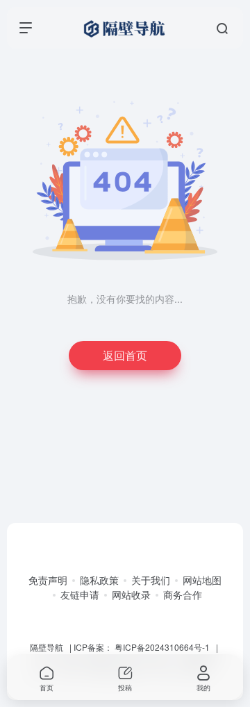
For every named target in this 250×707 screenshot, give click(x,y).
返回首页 (125, 355)
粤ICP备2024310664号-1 (162, 647)
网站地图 (202, 580)
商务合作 (182, 594)
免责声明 (47, 580)
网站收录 (131, 594)
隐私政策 (99, 580)
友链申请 (79, 594)
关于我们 (150, 580)
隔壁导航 (46, 647)
